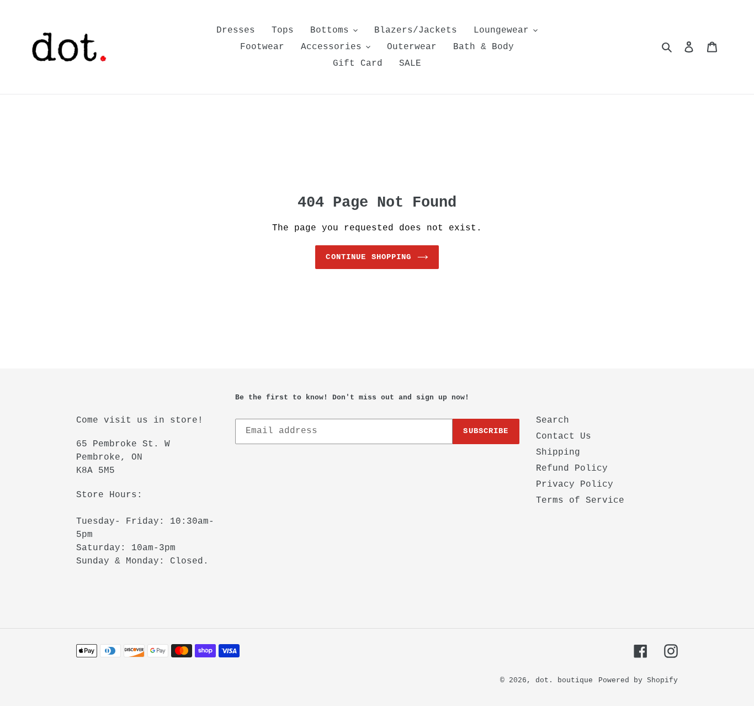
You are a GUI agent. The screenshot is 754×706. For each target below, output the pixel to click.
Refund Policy (572, 468)
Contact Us (563, 436)
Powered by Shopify (638, 680)
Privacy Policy (574, 484)
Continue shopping (368, 256)
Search (552, 420)
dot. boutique (564, 680)
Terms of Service (580, 500)
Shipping (558, 452)
